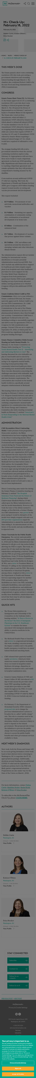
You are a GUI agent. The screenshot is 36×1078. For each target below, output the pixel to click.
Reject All (18, 1068)
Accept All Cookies (18, 1074)
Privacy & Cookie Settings (18, 1063)
